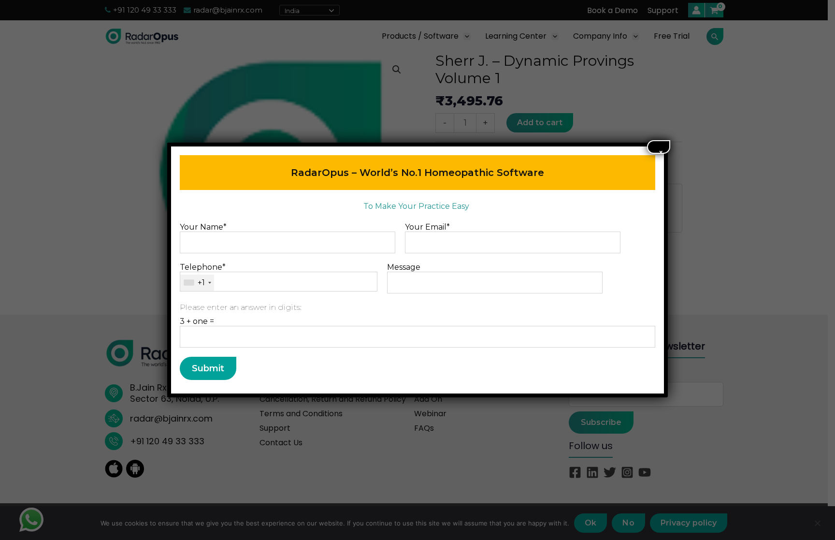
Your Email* (427, 227)
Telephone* (203, 275)
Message (403, 267)
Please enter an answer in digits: (241, 307)
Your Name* (203, 227)
